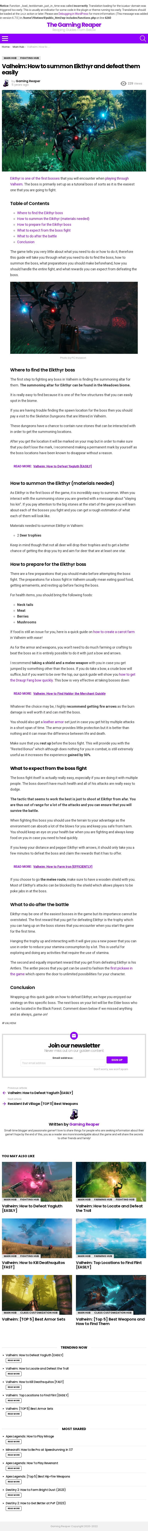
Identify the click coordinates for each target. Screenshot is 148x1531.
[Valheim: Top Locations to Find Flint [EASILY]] (111, 1238)
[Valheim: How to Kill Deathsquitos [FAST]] (37, 1238)
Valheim (10, 1023)
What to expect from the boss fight (44, 230)
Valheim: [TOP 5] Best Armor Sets (33, 1319)
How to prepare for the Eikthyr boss (44, 224)
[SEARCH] (143, 38)
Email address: (63, 1058)
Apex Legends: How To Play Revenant (32, 1463)
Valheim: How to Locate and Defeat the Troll (109, 1208)
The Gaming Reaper (74, 25)
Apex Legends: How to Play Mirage (30, 1436)
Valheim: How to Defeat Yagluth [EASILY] (32, 1208)
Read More (14, 1360)
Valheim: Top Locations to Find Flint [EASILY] (109, 1265)
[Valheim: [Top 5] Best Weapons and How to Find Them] (111, 1295)
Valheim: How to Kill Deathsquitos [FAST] (33, 1265)
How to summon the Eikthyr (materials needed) (53, 219)
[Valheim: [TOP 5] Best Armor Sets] (37, 1295)
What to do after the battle (37, 236)
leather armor (53, 722)
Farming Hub (103, 1199)
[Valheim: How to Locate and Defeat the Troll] (111, 1182)
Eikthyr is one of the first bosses (35, 178)
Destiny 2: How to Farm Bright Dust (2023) (36, 1490)
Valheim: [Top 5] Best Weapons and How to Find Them (110, 1321)
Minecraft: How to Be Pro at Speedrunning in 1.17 (39, 1450)
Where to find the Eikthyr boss (40, 213)
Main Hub (10, 1199)
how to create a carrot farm (114, 632)
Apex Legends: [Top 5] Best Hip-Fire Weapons (38, 1476)
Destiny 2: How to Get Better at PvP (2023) (36, 1503)
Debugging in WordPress (73, 13)
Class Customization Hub (38, 1313)
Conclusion (25, 242)
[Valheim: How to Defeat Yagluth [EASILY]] (37, 1182)
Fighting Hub (29, 1199)
